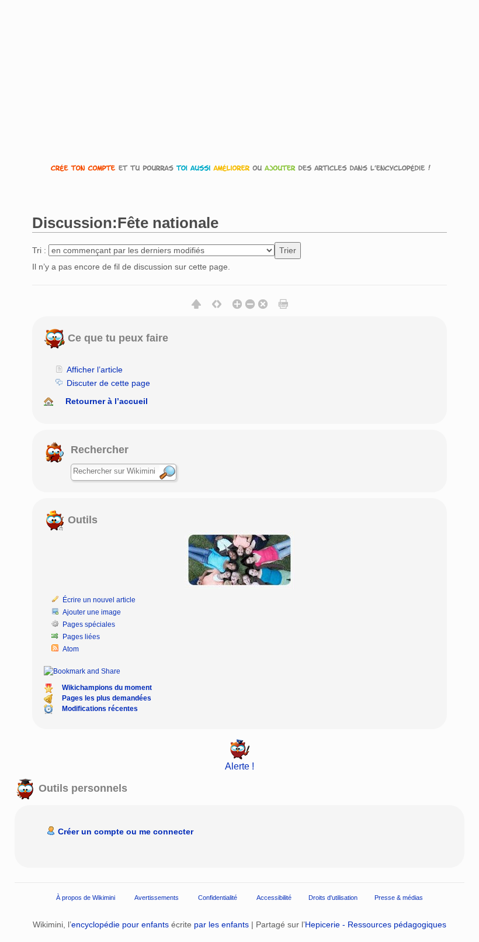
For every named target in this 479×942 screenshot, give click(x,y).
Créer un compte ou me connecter (125, 831)
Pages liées (81, 637)
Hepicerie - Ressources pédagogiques (375, 924)
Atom (71, 649)
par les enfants (221, 924)
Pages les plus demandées (106, 698)
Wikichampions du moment (107, 688)
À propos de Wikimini (85, 897)
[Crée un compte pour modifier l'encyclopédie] (239, 167)
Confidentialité (217, 897)
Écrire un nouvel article (99, 600)
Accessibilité (273, 897)
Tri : (39, 250)
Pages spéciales (89, 624)
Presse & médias (398, 897)
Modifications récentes (100, 709)
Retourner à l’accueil (106, 401)
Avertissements (156, 897)
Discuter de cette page (108, 383)
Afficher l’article (95, 369)
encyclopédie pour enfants (120, 924)
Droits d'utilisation (332, 897)
